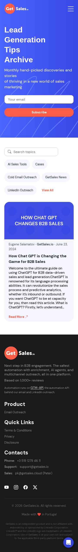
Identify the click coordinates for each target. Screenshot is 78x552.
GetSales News (56, 177)
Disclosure (11, 442)
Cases (39, 164)
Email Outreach (15, 412)
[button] (68, 542)
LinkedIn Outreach (20, 190)
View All (48, 190)
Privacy (9, 436)
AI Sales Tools (17, 164)
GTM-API (37, 388)
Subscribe (39, 112)
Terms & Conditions (18, 430)
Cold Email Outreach (22, 177)
